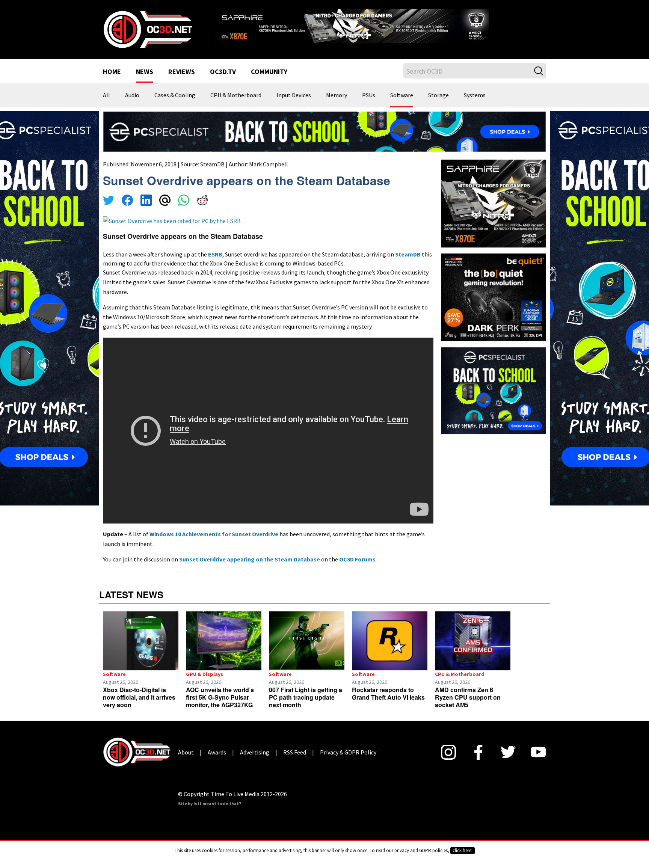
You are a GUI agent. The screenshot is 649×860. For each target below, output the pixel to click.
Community (269, 72)
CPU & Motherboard (235, 95)
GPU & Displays (204, 674)
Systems (475, 95)
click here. (462, 850)
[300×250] (493, 390)
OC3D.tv (223, 72)
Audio (132, 95)
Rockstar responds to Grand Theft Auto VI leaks (388, 693)
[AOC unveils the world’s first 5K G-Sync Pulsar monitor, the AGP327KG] (223, 640)
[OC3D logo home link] (147, 28)
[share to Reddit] (202, 201)
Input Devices (293, 95)
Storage (438, 95)
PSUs (368, 95)
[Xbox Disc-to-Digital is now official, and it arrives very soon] (140, 640)
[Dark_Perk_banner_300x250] (493, 296)
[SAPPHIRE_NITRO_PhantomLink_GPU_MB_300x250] (493, 203)
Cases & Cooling (174, 95)
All (106, 95)
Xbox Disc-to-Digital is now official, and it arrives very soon (139, 697)
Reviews (181, 72)
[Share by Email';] (165, 201)
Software (401, 95)
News (144, 72)
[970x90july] (324, 131)
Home (112, 72)
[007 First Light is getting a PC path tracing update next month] (306, 640)
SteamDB (212, 164)
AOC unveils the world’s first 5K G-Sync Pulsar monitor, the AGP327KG (220, 697)
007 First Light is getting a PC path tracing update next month (305, 697)
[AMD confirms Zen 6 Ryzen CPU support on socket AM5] (472, 640)
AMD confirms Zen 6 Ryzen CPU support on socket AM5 (468, 697)
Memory (336, 95)
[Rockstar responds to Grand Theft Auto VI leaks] (389, 640)
